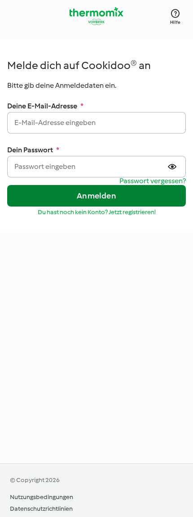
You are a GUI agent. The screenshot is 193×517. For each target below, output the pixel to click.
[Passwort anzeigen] (173, 166)
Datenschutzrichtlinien (41, 509)
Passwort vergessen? (152, 181)
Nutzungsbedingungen (41, 497)
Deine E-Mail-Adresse (45, 106)
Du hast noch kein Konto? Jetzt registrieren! (97, 212)
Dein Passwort (33, 150)
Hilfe (175, 22)
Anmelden (96, 196)
